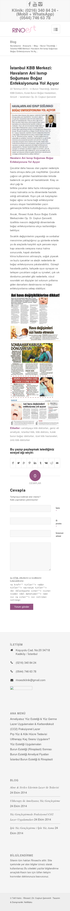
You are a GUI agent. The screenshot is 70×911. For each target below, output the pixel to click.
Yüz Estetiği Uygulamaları (25, 744)
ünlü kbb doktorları (20, 440)
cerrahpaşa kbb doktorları (34, 428)
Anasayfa (27, 45)
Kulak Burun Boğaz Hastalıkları (40, 92)
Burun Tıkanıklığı (47, 45)
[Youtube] (35, 4)
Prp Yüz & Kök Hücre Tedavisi (28, 734)
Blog (13, 42)
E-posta (58, 523)
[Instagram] (40, 4)
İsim (58, 510)
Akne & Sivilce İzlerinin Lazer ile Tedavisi (34, 787)
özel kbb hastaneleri (46, 436)
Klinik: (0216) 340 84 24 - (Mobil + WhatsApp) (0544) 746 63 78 (35, 14)
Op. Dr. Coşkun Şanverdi (43, 96)
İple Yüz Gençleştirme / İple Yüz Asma (32, 828)
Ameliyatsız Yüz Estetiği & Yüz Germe (33, 719)
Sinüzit (13, 96)
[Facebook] (29, 4)
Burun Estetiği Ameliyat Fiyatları (29, 754)
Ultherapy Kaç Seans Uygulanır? (30, 739)
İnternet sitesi (59, 535)
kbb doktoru (42, 432)
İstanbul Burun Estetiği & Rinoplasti (31, 759)
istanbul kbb (27, 432)
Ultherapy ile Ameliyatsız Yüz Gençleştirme (35, 801)
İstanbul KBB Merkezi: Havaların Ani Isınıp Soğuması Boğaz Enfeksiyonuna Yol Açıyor (34, 75)
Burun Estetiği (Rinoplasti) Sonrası (31, 749)
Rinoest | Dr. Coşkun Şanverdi (37, 897)
